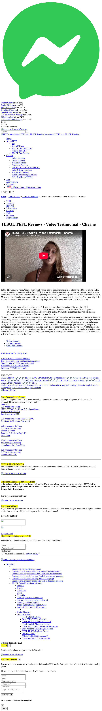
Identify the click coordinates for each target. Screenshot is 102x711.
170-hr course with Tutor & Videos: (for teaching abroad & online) (13, 442)
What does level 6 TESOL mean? (15, 366)
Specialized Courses (9, 112)
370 (2, 423)
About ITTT (11, 141)
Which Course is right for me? (24, 175)
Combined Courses (9, 110)
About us (10, 564)
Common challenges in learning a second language (33, 578)
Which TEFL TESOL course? (35, 636)
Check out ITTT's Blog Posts (14, 353)
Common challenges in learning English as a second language (37, 576)
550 (2, 416)
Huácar (20, 588)
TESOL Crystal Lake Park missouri (27, 583)
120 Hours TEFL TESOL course (36, 638)
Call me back (7, 695)
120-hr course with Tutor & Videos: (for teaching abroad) (11, 452)
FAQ (8, 213)
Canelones (21, 590)
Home (9, 139)
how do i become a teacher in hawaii (42, 385)
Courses (9, 155)
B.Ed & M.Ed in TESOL (22, 177)
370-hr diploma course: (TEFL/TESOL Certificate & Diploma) (17, 420)
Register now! (7, 534)
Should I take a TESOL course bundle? (17, 363)
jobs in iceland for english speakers (26, 387)
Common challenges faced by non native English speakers (36, 571)
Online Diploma (8, 105)
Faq (13, 143)
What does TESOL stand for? (13, 368)
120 (2, 457)
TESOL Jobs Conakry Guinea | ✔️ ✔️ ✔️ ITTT (42, 380)
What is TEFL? (28, 633)
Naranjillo (21, 595)
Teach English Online (31, 617)
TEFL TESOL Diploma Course (35, 631)
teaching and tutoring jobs (69, 385)
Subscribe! (6, 551)
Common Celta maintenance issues (26, 569)
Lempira (20, 586)
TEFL (9, 201)
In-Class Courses (8, 107)
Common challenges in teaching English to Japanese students (37, 581)
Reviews (10, 206)
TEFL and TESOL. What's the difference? (40, 626)
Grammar (10, 215)
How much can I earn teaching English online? (20, 361)
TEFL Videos (14, 196)
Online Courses (7, 103)
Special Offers (18, 146)
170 (2, 447)
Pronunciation (12, 218)
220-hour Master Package (12, 115)
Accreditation (12, 182)
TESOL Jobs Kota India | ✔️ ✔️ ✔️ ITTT (82, 380)
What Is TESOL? (19, 151)
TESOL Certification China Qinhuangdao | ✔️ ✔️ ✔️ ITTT (55, 378)
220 (2, 438)
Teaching (10, 203)
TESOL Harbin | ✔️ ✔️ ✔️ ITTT (15, 378)
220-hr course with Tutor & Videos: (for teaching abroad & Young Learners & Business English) (13, 431)
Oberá (19, 593)
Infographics (11, 208)
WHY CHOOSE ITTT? (22, 148)
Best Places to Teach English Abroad (37, 629)
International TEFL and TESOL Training (61, 134)
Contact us (10, 184)
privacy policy (32, 554)
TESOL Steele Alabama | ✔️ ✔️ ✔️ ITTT (19, 383)
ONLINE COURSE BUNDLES (26, 167)
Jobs (8, 179)
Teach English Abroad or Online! (36, 624)
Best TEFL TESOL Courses (34, 619)
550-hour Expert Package (11, 119)
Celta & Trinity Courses (22, 170)
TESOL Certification (20, 153)
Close (4, 709)
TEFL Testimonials (30, 196)
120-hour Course (8, 117)
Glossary (10, 210)
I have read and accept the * (22, 554)
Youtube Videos (23, 614)
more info (5, 404)
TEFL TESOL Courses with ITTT (36, 621)
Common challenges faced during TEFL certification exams (37, 574)
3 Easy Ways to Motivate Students (15, 358)
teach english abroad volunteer (14, 385)
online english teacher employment (31, 605)
